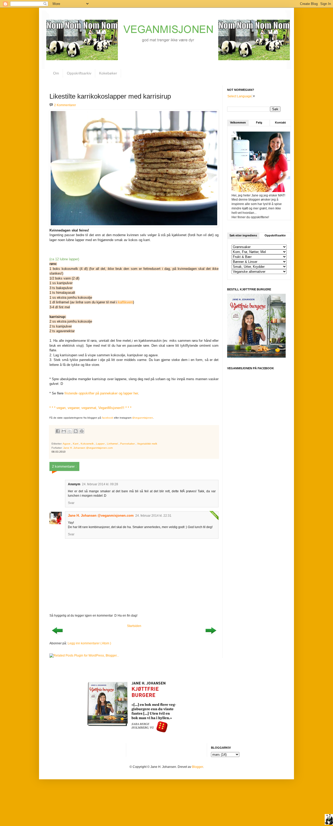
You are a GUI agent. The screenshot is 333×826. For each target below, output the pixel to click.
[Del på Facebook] (57, 431)
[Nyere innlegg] (57, 636)
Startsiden (134, 626)
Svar (71, 503)
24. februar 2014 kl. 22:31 (153, 515)
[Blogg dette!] (75, 431)
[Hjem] (329, 820)
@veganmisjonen (142, 417)
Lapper (100, 443)
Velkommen (238, 122)
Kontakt (280, 122)
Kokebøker (108, 73)
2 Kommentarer (65, 105)
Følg (259, 122)
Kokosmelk (87, 443)
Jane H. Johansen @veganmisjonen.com (101, 515)
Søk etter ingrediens (243, 235)
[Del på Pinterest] (81, 431)
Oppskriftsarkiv (79, 73)
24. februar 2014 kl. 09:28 (100, 484)
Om (56, 73)
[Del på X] (69, 431)
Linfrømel (113, 443)
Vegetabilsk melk (147, 443)
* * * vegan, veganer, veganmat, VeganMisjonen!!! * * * (90, 408)
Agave (67, 443)
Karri (76, 443)
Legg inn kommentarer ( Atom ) (89, 643)
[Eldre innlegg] (211, 636)
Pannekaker (128, 443)
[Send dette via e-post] (63, 431)
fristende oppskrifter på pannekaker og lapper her (101, 393)
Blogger (197, 767)
